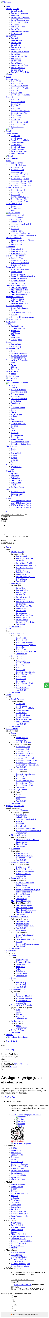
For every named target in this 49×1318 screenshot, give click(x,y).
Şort (12, 469)
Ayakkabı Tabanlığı (19, 355)
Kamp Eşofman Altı (19, 199)
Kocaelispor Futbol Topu (21, 444)
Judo (13, 210)
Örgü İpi (14, 460)
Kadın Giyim (11, 97)
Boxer (13, 1159)
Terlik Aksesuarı (12, 371)
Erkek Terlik (16, 29)
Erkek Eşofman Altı (19, 56)
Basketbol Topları (18, 258)
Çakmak (14, 387)
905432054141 (17, 1114)
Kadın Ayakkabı (12, 79)
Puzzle (13, 419)
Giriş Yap (5, 1067)
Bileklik (14, 455)
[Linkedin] (20, 1123)
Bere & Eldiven (17, 453)
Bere (13, 362)
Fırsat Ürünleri (17, 1225)
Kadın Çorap (16, 346)
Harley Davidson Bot (19, 1214)
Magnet (14, 412)
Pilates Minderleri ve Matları (22, 240)
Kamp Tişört (16, 496)
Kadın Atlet (15, 120)
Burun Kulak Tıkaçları (20, 308)
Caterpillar (15, 1198)
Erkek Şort (15, 45)
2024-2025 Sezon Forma (21, 503)
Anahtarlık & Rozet (19, 392)
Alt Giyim (10, 464)
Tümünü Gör (21, 581)
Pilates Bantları (17, 242)
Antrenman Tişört (18, 167)
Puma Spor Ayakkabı (19, 1216)
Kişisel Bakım (16, 414)
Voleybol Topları (17, 299)
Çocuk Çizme (16, 138)
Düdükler (15, 228)
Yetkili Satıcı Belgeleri (22, 1143)
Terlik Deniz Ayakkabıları (21, 312)
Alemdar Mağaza (18, 1252)
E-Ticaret (18, 1314)
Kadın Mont (16, 115)
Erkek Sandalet (17, 11)
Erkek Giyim (11, 36)
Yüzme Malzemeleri (14, 306)
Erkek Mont (16, 58)
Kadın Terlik (16, 81)
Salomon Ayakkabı (18, 1211)
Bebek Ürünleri (17, 439)
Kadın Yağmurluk (18, 124)
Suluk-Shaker (16, 222)
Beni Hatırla (9, 1064)
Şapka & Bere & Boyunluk (17, 360)
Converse (15, 1202)
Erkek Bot (15, 15)
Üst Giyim (10, 471)
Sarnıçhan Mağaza (18, 1259)
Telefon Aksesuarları (19, 399)
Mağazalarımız (17, 1230)
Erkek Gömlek (17, 40)
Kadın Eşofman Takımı (20, 111)
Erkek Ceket (16, 38)
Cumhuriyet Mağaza (19, 1257)
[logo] (6, 2)
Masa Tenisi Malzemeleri (16, 285)
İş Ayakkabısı (16, 33)
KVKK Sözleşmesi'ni (22, 1284)
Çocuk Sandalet (17, 142)
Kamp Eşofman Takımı (20, 190)
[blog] (19, 1126)
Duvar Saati (15, 437)
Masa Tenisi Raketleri (19, 290)
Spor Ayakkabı (17, 1155)
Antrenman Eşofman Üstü (21, 181)
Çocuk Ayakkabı (12, 133)
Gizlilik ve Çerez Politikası (21, 1241)
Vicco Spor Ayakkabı (19, 1193)
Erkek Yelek (16, 61)
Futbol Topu (16, 1150)
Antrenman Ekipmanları (15, 217)
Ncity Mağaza (16, 1255)
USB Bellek (16, 401)
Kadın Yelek (16, 117)
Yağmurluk (15, 478)
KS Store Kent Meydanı (20, 1264)
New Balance (16, 1200)
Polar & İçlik (16, 482)
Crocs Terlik (16, 1205)
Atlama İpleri (16, 219)
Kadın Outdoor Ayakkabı (21, 95)
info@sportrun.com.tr (32, 1114)
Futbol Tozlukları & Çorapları (23, 276)
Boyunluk (15, 369)
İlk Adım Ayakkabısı (19, 151)
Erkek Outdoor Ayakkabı (21, 20)
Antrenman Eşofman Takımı (22, 185)
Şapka (13, 365)
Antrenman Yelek (18, 176)
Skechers (14, 1196)
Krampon (15, 24)
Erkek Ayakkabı (12, 9)
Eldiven (14, 367)
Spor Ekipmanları (15, 215)
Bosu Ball (15, 226)
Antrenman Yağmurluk (20, 179)
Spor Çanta (15, 331)
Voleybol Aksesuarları (20, 303)
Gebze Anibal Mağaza (20, 1266)
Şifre (3, 1059)
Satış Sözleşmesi (17, 1245)
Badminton (10, 247)
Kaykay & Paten (12, 376)
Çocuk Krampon (17, 149)
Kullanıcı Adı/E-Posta (9, 1054)
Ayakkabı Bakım (12, 349)
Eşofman (14, 473)
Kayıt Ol (13, 1066)
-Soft (13, 1314)
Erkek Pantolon (17, 70)
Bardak (14, 417)
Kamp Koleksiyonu (14, 188)
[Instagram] (21, 1121)
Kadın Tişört (16, 99)
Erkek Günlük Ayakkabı (20, 31)
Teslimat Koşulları (18, 1239)
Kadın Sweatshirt (18, 102)
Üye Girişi (10, 1050)
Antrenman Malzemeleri (20, 233)
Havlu (13, 405)
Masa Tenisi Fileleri (19, 294)
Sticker (14, 428)
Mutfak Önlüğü (17, 421)
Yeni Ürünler (16, 1223)
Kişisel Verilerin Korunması (22, 1236)
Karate (13, 206)
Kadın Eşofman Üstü (19, 122)
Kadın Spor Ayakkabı (19, 86)
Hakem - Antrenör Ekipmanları (23, 235)
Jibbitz (13, 374)
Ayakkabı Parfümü (18, 358)
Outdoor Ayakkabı (18, 1175)
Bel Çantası (15, 337)
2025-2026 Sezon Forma (21, 505)
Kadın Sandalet (17, 83)
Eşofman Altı (16, 467)
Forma (8, 160)
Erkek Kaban (16, 63)
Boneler (14, 315)
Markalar (9, 380)
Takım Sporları (12, 158)
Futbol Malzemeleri (13, 267)
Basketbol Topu (17, 1168)
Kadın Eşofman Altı (19, 113)
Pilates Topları (16, 244)
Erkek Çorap (16, 344)
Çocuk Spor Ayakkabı (20, 140)
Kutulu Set (15, 396)
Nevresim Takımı (18, 408)
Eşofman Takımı (17, 487)
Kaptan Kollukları (18, 281)
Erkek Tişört (16, 43)
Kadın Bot (15, 90)
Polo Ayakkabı (17, 1186)
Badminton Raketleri (19, 251)
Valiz (13, 335)
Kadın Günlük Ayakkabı (21, 88)
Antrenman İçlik (17, 172)
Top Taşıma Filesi (18, 283)
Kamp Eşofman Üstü (19, 201)
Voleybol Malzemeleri (14, 297)
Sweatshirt (15, 476)
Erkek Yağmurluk (18, 68)
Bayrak (14, 458)
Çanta (8, 324)
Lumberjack (16, 1207)
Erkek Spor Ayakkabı (19, 13)
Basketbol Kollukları (19, 260)
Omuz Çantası (16, 340)
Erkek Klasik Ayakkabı (20, 18)
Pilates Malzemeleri (13, 238)
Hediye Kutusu (17, 435)
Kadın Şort (15, 108)
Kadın (8, 77)
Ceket (13, 485)
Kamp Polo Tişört (18, 192)
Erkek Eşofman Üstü (19, 65)
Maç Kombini (11, 446)
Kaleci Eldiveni (17, 1162)
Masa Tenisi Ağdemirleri (21, 292)
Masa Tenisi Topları (19, 287)
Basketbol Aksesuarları (20, 263)
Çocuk (8, 131)
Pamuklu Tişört (17, 494)
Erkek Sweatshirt (18, 47)
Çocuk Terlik (16, 145)
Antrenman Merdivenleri (21, 224)
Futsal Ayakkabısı (18, 27)
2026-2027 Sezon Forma (21, 507)
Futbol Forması (17, 163)
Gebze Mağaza (17, 1261)
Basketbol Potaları (18, 265)
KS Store (14, 1148)
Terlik (13, 430)
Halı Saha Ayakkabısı (19, 22)
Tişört (8, 489)
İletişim (14, 1232)
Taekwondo (15, 208)
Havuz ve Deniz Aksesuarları (22, 317)
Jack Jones (15, 1209)
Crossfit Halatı (16, 231)
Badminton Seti (17, 249)
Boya (13, 351)
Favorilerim (11, 1041)
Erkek (8, 6)
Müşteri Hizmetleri (18, 1234)
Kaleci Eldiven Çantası (20, 269)
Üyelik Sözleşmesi (18, 1243)
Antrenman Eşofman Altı (21, 183)
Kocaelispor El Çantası (20, 442)
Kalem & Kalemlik (18, 389)
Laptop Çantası (17, 326)
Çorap (8, 342)
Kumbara (14, 433)
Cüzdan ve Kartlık (18, 328)
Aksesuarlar (10, 321)
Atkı (13, 451)
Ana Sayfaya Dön (8, 1097)
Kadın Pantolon (17, 126)
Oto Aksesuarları (17, 394)
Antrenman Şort (17, 170)
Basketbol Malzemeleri (15, 256)
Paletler (14, 310)
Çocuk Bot (15, 136)
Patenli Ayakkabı (17, 154)
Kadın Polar (16, 104)
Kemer (13, 410)
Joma (13, 1218)
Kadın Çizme (16, 92)
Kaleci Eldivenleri (18, 274)
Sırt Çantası (15, 333)
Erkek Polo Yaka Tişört (20, 72)
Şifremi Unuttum (21, 1064)
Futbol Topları (16, 272)
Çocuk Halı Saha (18, 147)
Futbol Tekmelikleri (19, 278)
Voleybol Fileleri (17, 301)
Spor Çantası (16, 1177)
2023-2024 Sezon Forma (21, 501)
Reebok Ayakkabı (18, 1184)
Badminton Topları (18, 253)
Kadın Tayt (15, 106)
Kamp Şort (15, 194)
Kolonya (14, 426)
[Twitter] (20, 1119)
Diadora (14, 1189)
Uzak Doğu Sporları (14, 204)
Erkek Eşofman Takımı (20, 52)
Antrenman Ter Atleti (19, 174)
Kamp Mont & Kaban (20, 197)
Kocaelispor (23, 383)
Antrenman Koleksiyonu (16, 165)
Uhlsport (14, 1191)
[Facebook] (21, 1117)
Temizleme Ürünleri (19, 353)
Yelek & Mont (16, 480)
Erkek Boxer (16, 54)
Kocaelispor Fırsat (18, 1227)
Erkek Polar (15, 49)
